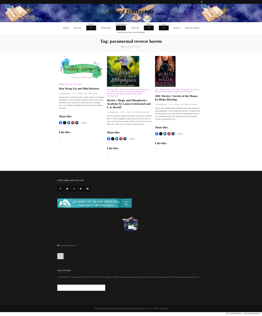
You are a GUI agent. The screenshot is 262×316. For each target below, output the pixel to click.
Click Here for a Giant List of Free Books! (131, 32)
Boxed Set (145, 89)
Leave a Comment (143, 112)
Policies (148, 24)
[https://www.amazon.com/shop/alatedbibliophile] (60, 189)
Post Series (77, 84)
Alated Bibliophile (131, 11)
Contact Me (135, 28)
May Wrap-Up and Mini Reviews (79, 88)
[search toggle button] (202, 2)
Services (91, 24)
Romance (129, 94)
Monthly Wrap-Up (65, 84)
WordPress (156, 308)
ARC (117, 89)
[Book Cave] (94, 207)
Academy (110, 89)
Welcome (66, 28)
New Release (121, 91)
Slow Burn (138, 94)
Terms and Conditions (192, 28)
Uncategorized (112, 96)
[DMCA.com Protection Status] (60, 259)
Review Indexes (121, 24)
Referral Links (106, 28)
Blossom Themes (140, 308)
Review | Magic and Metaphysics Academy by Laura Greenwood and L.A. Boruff (129, 104)
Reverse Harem (119, 94)
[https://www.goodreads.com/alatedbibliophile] (67, 189)
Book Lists (77, 28)
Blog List (177, 28)
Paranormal (131, 91)
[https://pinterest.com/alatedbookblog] (81, 189)
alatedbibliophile (65, 93)
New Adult (111, 91)
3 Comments (94, 93)
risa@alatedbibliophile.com (68, 245)
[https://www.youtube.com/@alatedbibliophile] (87, 189)
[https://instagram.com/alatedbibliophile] (74, 189)
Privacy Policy (164, 308)
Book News (124, 89)
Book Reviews (134, 89)
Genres (163, 24)
